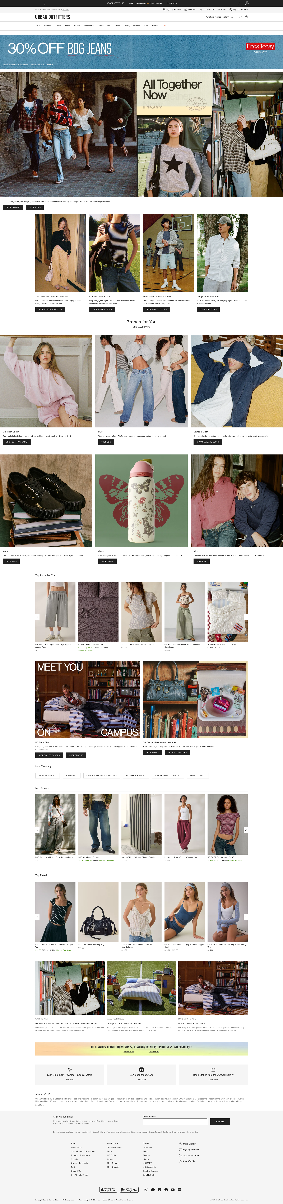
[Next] (245, 617)
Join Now (70, 1079)
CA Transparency (69, 1200)
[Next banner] (239, 3)
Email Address (149, 1116)
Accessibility (83, 1200)
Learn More (141, 1079)
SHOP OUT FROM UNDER (17, 442)
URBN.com (95, 1200)
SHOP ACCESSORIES (177, 752)
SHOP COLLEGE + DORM (49, 755)
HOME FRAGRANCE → (136, 775)
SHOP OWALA (107, 561)
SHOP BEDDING (76, 755)
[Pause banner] (246, 3)
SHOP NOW (172, 3)
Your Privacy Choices (124, 1200)
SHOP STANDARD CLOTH (208, 442)
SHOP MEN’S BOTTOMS (156, 309)
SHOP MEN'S (35, 207)
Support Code (108, 1200)
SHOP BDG (106, 442)
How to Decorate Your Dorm (191, 1023)
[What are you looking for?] (232, 17)
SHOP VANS (11, 561)
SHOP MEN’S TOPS (208, 309)
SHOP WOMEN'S (13, 207)
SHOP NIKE (202, 561)
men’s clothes (199, 1101)
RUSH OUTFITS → (198, 775)
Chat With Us (189, 1161)
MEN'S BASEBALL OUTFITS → (168, 775)
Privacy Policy (40, 1200)
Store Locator (189, 1144)
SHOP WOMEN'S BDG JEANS (15, 64)
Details (65, 10)
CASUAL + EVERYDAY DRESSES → (102, 775)
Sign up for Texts (191, 1155)
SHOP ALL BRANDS (141, 327)
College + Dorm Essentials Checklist (124, 1023)
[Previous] (38, 617)
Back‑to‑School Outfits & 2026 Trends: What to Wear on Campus (66, 1023)
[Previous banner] (44, 3)
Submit (220, 1121)
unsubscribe (184, 1132)
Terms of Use (54, 1200)
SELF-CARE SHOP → (47, 775)
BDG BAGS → (71, 775)
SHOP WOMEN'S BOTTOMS (50, 309)
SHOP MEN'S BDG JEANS (42, 64)
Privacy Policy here (162, 1132)
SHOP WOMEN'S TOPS (102, 309)
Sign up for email (191, 1150)
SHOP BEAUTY (152, 752)
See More (39, 1105)
